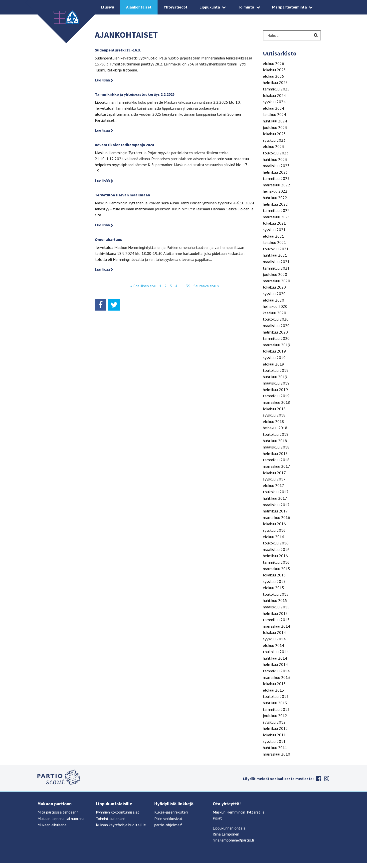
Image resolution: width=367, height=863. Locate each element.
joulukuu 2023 (275, 127)
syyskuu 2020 (274, 293)
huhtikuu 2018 (275, 440)
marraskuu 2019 (276, 344)
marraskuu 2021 (276, 216)
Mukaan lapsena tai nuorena (60, 818)
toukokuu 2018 (276, 434)
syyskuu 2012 (274, 722)
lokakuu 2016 (274, 523)
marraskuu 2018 (276, 402)
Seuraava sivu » (206, 285)
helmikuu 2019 (275, 389)
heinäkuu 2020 (275, 306)
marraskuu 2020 (276, 280)
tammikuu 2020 (276, 338)
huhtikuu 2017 (275, 498)
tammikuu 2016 (276, 562)
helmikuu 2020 (275, 332)
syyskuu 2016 (274, 530)
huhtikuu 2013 (275, 702)
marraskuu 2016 (276, 517)
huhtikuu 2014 (275, 658)
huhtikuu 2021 (275, 255)
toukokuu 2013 (276, 696)
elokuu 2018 (273, 421)
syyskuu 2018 (274, 415)
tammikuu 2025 (276, 88)
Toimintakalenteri (110, 818)
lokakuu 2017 (274, 472)
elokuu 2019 (273, 364)
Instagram (327, 779)
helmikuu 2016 (275, 555)
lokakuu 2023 (274, 133)
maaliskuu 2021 (276, 261)
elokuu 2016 (273, 536)
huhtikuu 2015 (275, 600)
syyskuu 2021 (274, 229)
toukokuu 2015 (276, 594)
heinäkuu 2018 (275, 427)
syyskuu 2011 (274, 741)
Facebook (319, 779)
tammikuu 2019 (276, 395)
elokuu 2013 (273, 690)
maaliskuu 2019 (276, 383)
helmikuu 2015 (275, 613)
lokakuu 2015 (274, 574)
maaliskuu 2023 (276, 165)
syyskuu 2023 (274, 140)
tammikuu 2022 (276, 210)
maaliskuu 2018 (276, 446)
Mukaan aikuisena (51, 824)
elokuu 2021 (273, 236)
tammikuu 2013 (276, 709)
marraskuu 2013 (276, 677)
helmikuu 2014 (275, 664)
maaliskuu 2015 (276, 606)
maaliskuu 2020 (276, 325)
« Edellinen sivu (143, 285)
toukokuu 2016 (276, 542)
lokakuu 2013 (274, 683)
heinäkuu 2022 (275, 191)
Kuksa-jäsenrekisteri (171, 812)
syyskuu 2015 (274, 581)
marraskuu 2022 (276, 184)
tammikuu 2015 (276, 619)
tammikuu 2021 (276, 268)
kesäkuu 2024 (274, 114)
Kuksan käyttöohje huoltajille (121, 824)
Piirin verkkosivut (168, 818)
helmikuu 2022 (275, 204)
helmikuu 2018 (275, 453)
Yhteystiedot (175, 6)
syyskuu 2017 (274, 478)
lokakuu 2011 (274, 734)
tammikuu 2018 (276, 459)
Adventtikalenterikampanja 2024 (124, 144)
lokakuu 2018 (274, 408)
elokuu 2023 (273, 146)
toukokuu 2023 (276, 152)
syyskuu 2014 (274, 638)
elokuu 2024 (273, 108)
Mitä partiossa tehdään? (57, 812)
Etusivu (107, 6)
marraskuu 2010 (276, 754)
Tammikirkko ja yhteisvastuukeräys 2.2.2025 (135, 94)
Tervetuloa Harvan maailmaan (122, 194)
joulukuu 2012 (275, 715)
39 (188, 285)
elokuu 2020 (273, 300)
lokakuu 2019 (274, 351)
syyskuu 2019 (274, 357)
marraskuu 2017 (276, 466)
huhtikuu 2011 (275, 747)
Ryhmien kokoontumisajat (117, 812)
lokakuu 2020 (274, 287)
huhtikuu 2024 (275, 120)
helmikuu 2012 (275, 728)
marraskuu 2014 (276, 626)
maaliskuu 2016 (276, 549)
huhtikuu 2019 (275, 376)
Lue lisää (102, 79)
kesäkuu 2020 (274, 312)
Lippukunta (209, 6)
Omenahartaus (108, 239)
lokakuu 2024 (274, 95)
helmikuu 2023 (275, 172)
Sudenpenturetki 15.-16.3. (118, 49)
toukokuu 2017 (276, 491)
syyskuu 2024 (274, 101)
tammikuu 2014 (276, 670)
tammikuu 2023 (276, 178)
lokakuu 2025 (274, 69)
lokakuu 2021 (274, 223)
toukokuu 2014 (276, 651)
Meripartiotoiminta (289, 6)
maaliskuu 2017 (276, 504)
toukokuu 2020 (276, 319)
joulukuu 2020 (275, 274)
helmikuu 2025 (275, 82)
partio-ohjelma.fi (168, 824)
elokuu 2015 (273, 587)
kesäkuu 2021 (274, 242)
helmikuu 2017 (275, 510)
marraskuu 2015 (276, 568)
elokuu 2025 (273, 76)
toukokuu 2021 (276, 248)
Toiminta (246, 6)
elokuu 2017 (273, 485)
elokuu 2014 (273, 645)
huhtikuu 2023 (275, 159)
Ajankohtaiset (139, 6)
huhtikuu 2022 (275, 197)
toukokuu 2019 (276, 370)
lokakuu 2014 (274, 632)
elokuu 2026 (273, 63)
